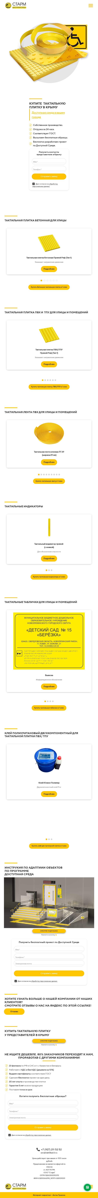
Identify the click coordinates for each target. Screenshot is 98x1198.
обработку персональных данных (44, 981)
